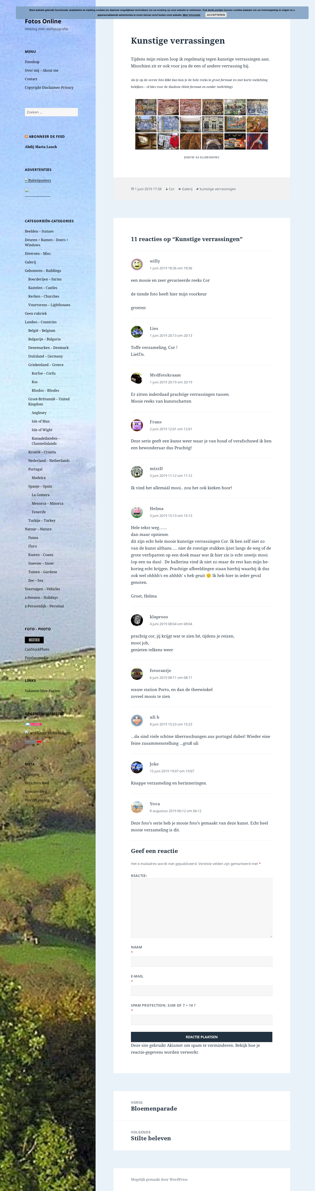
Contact (31, 79)
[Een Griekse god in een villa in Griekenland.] (257, 124)
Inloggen (32, 774)
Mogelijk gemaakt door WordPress (159, 1179)
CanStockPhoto (37, 649)
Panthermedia (36, 658)
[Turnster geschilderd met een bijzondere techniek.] (257, 141)
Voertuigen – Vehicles (42, 589)
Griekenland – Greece (46, 364)
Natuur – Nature (38, 529)
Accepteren (216, 15)
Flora (32, 546)
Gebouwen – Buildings (43, 270)
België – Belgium (41, 330)
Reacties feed (36, 791)
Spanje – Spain (40, 486)
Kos (35, 382)
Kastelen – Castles (42, 287)
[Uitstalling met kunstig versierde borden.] (146, 107)
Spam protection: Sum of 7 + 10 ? (163, 1005)
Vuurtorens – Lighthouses (49, 305)
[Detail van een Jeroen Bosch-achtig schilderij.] (235, 124)
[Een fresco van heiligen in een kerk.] (190, 141)
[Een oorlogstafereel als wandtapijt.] (235, 141)
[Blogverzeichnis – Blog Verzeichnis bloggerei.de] (33, 724)
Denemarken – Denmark (48, 347)
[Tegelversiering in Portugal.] (257, 107)
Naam (136, 947)
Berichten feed (37, 783)
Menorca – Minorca (47, 503)
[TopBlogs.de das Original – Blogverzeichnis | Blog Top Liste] (33, 741)
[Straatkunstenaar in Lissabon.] (168, 141)
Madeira (39, 477)
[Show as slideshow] (201, 157)
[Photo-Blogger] (48, 732)
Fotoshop (32, 61)
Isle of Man (41, 421)
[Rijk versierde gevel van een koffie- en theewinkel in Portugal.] (213, 124)
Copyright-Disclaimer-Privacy (49, 87)
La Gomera (41, 494)
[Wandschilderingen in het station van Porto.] (190, 124)
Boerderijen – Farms (45, 279)
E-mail (137, 976)
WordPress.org (37, 800)
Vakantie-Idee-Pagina (42, 690)
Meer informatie (191, 14)
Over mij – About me (41, 70)
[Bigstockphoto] (34, 639)
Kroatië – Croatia (42, 452)
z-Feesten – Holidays (41, 597)
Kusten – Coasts (40, 554)
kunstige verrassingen (218, 189)
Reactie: (139, 875)
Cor (172, 189)
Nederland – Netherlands (49, 460)
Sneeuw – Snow (41, 563)
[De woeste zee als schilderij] (146, 141)
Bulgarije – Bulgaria (44, 339)
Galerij (30, 262)
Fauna (33, 537)
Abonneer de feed (47, 136)
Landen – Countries (41, 322)
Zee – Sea (35, 580)
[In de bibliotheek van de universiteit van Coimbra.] (213, 141)
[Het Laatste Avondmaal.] (213, 107)
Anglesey (39, 412)
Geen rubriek (36, 313)
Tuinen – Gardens (42, 572)
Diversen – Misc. (38, 253)
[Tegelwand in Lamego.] (146, 124)
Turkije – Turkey (42, 520)
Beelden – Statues (39, 231)
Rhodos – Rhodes (45, 390)
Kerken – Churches (43, 296)
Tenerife (39, 512)
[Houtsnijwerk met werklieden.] (190, 107)
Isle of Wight (42, 429)
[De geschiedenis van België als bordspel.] (168, 107)
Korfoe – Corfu (44, 373)
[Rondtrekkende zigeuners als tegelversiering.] (235, 107)
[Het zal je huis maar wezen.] (168, 124)
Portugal (35, 469)
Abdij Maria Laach (41, 146)
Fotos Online (43, 21)
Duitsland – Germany (45, 356)
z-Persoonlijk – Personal (44, 606)
